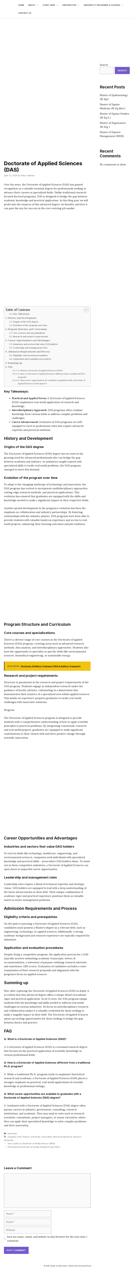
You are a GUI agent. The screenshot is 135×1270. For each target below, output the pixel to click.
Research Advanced (62, 1136)
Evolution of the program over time (30, 325)
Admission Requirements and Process (29, 351)
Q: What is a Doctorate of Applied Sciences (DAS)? (40, 370)
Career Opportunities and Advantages (29, 340)
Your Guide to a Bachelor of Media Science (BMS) (31, 1143)
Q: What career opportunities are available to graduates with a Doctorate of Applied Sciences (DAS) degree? (51, 382)
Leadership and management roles (30, 347)
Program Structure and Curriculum (27, 329)
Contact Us (24, 13)
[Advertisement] (67, 37)
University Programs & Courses (102, 5)
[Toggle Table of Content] (85, 310)
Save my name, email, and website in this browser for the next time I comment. (47, 1239)
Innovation (47, 1136)
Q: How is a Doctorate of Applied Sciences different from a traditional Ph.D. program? (51, 375)
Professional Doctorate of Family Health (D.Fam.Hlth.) (34, 1147)
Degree (26, 1136)
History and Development (22, 318)
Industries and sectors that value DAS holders (35, 344)
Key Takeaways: (21, 313)
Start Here (49, 5)
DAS (19, 1136)
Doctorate (12, 1133)
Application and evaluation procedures (32, 359)
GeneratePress (84, 1266)
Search (104, 65)
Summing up (15, 363)
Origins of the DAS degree (25, 321)
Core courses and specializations (29, 333)
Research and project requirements (30, 336)
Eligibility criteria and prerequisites (30, 355)
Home (21, 5)
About (31, 5)
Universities (69, 5)
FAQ (10, 367)
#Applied (12, 1136)
